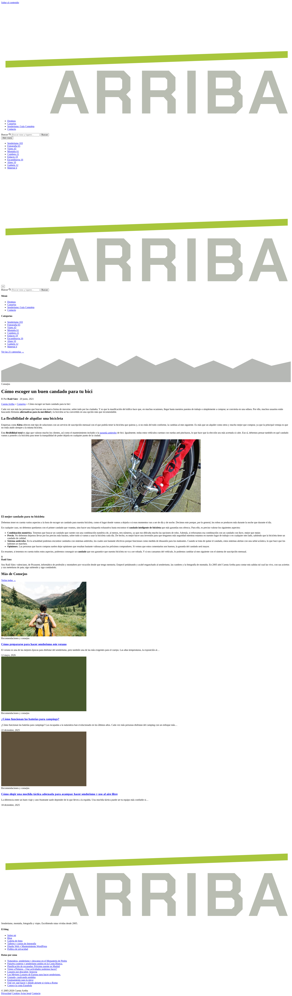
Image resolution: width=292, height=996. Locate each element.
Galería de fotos (15, 941)
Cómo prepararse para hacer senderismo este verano (34, 644)
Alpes (11, 162)
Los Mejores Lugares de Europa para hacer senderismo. (34, 974)
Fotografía (13, 146)
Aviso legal (25, 993)
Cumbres (13, 154)
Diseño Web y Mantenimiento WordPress (27, 946)
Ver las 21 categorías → (12, 352)
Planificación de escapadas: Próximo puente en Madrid (33, 966)
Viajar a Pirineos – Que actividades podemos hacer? (32, 969)
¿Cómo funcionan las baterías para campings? (30, 719)
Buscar (4, 134)
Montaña (13, 151)
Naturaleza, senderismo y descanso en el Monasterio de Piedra (37, 961)
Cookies (16, 993)
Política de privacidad (17, 949)
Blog (9, 938)
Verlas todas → (8, 580)
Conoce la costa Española (19, 985)
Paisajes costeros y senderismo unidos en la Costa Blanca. (35, 963)
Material (12, 168)
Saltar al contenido (10, 2)
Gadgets (12, 165)
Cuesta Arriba (7, 404)
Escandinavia (15, 159)
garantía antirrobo (108, 432)
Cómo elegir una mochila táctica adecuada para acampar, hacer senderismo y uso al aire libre (59, 794)
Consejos (11, 123)
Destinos (11, 121)
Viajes (11, 148)
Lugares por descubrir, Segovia (22, 971)
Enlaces (12, 157)
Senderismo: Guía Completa (20, 126)
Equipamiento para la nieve (20, 980)
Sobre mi (11, 935)
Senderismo (15, 143)
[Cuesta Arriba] (146, 115)
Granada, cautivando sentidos (21, 977)
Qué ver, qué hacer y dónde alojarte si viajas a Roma (32, 982)
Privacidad (6, 993)
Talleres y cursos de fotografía (21, 943)
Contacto (11, 129)
